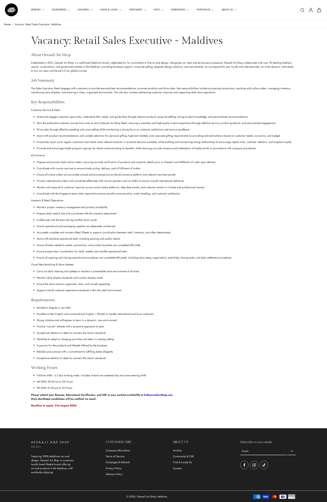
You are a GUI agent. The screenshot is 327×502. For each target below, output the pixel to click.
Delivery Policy (114, 474)
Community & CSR (183, 456)
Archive (177, 450)
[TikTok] (264, 465)
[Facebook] (244, 465)
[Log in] (311, 9)
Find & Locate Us (182, 462)
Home (7, 24)
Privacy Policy (113, 468)
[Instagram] (254, 465)
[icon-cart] (319, 10)
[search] (302, 10)
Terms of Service (115, 456)
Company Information (118, 450)
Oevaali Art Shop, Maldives (152, 496)
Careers (177, 468)
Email (245, 451)
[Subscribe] (291, 451)
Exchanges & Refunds (118, 462)
